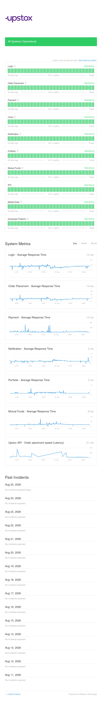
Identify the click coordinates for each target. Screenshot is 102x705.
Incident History (12, 694)
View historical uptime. (87, 60)
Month (94, 243)
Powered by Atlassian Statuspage (83, 694)
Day (75, 243)
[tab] (8, 71)
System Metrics (18, 243)
